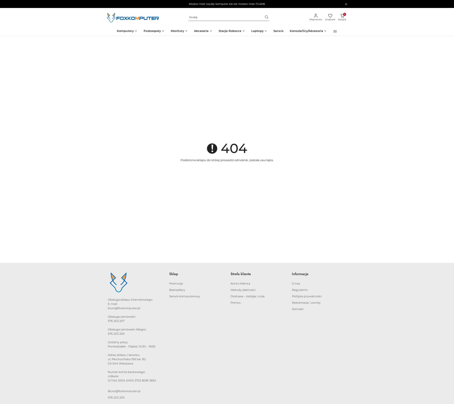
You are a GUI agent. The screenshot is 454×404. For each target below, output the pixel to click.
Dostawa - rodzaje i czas (248, 296)
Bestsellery (177, 290)
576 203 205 (116, 397)
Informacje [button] (300, 274)
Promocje (176, 283)
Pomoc (236, 302)
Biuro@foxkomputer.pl (124, 391)
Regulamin (300, 290)
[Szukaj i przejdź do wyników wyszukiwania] (266, 17)
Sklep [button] (173, 274)
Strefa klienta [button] (241, 274)
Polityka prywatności (307, 296)
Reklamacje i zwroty (306, 302)
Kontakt (298, 309)
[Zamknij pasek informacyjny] (346, 4)
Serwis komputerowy (184, 296)
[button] (335, 31)
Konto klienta (240, 283)
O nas (296, 283)
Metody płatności (243, 290)
